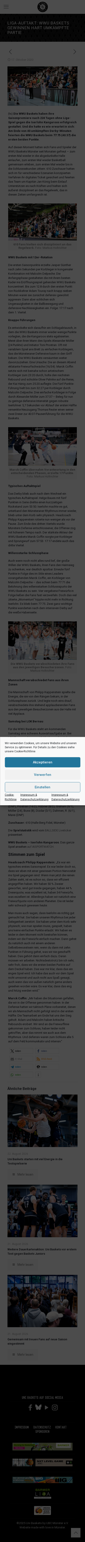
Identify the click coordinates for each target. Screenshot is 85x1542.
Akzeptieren (42, 762)
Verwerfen (42, 775)
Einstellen (42, 787)
